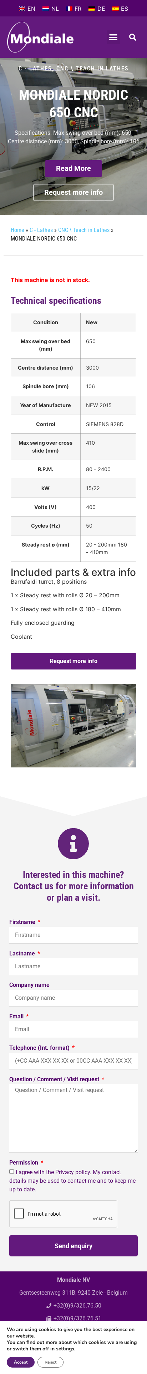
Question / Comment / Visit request (55, 1080)
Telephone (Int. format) (40, 1048)
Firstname (23, 922)
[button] (113, 37)
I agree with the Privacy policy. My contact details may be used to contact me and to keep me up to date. (72, 1181)
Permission (24, 1163)
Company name (29, 985)
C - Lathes (35, 68)
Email (17, 1017)
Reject (50, 1362)
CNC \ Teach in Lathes (92, 68)
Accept (20, 1362)
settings (65, 1349)
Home (17, 230)
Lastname (22, 954)
